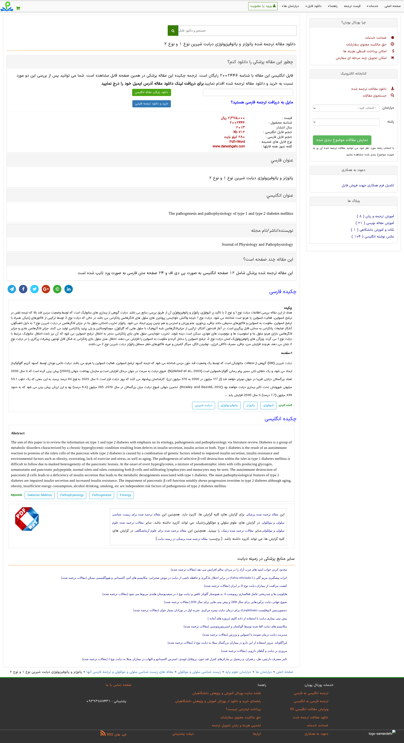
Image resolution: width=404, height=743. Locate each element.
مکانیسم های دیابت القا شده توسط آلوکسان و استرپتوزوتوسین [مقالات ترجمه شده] (235, 626)
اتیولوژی (268, 405)
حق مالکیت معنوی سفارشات (367, 44)
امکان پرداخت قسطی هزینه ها (365, 51)
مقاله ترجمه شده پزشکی (262, 514)
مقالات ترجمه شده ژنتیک (238, 530)
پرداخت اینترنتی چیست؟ (243, 709)
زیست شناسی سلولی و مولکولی (199, 672)
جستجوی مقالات (375, 95)
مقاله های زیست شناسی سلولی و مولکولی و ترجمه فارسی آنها (129, 672)
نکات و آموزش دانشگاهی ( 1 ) (372, 229)
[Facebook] (23, 289)
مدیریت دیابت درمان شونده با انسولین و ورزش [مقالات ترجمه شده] (245, 634)
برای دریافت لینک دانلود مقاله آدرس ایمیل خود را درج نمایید (152, 84)
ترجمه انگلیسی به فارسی (311, 693)
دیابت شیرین (49, 323)
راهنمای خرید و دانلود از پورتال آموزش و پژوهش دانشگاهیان (218, 701)
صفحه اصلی (393, 6)
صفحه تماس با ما (119, 685)
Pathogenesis (101, 495)
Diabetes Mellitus (39, 495)
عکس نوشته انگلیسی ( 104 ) (373, 236)
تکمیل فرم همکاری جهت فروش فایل (368, 185)
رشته (390, 121)
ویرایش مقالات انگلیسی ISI (309, 709)
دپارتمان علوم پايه (238, 672)
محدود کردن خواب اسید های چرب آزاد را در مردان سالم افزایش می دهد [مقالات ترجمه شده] (229, 569)
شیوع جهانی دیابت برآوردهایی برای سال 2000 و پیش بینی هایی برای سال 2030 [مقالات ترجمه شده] (225, 602)
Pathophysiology (72, 495)
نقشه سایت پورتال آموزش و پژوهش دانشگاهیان (227, 693)
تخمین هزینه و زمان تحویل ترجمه (236, 725)
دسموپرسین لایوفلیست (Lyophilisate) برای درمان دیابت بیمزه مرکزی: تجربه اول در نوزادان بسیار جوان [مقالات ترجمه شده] (210, 610)
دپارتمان (390, 107)
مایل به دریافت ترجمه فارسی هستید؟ (262, 102)
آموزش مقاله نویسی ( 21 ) (375, 223)
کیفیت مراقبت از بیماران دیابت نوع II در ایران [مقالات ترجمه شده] (245, 585)
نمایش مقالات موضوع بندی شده (342, 140)
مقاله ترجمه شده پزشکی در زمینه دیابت (182, 538)
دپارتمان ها (291, 6)
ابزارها (257, 733)
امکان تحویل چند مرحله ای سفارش (362, 58)
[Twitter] (34, 289)
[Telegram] (12, 289)
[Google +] (46, 289)
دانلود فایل (314, 6)
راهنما (334, 6)
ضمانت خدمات (376, 37)
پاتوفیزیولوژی (229, 405)
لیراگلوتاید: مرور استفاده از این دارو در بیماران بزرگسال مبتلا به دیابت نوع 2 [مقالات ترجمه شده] (227, 642)
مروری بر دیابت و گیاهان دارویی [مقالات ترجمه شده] (254, 650)
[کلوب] (57, 289)
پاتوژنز (250, 405)
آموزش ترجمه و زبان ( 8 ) (375, 216)
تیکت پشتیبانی (183, 733)
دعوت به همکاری (316, 733)
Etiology (125, 495)
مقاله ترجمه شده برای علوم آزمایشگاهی (160, 530)
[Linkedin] (68, 289)
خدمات (373, 6)
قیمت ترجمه (352, 6)
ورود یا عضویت (261, 6)
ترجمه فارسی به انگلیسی (311, 701)
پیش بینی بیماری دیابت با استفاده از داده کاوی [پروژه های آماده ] (247, 618)
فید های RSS (116, 734)
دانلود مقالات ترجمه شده (369, 89)
